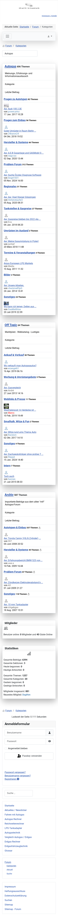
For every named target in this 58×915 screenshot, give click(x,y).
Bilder (7, 274)
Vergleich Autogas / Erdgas (18, 837)
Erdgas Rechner (12, 841)
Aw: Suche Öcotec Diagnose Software (22, 175)
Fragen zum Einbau (15, 120)
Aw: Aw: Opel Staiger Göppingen (20, 197)
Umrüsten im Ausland (16, 230)
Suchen (8, 900)
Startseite (9, 805)
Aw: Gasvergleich (12, 387)
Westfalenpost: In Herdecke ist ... (20, 410)
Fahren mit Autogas (14, 814)
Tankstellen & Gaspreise (18, 208)
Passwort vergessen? (15, 772)
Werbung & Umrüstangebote (20, 377)
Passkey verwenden (32, 756)
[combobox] (19, 793)
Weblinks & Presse (14, 399)
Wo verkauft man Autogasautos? (20, 365)
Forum (8, 862)
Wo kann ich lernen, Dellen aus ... (20, 306)
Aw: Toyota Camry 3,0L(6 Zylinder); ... (22, 538)
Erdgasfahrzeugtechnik (16, 846)
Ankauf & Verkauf (14, 354)
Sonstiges (9, 296)
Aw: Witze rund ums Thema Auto (20, 432)
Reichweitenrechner (14, 823)
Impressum (10, 886)
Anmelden (29, 765)
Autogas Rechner (13, 819)
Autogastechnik (12, 832)
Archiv (9, 494)
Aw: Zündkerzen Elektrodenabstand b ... (23, 582)
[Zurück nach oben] (53, 910)
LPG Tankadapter (13, 828)
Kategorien (11, 866)
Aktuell (10, 870)
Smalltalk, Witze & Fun (16, 421)
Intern (7, 465)
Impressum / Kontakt (49, 16)
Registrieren (11, 779)
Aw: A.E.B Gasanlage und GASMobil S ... (24, 153)
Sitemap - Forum (13, 909)
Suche (9, 874)
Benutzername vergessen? (18, 775)
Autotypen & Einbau (15, 527)
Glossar (8, 850)
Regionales (10, 186)
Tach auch (9, 476)
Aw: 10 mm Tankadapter (16, 604)
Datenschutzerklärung (15, 895)
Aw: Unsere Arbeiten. (14, 285)
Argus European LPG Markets (18, 263)
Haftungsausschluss (15, 891)
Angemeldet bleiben (18, 748)
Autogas (10, 66)
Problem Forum (13, 164)
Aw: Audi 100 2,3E (13, 108)
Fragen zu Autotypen (15, 99)
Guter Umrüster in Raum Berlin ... (20, 131)
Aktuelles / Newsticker (16, 810)
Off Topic (11, 325)
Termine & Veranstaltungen (19, 252)
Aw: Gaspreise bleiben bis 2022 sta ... (22, 219)
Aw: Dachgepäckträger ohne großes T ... (23, 454)
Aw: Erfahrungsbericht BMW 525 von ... (23, 560)
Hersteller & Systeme (16, 142)
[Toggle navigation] (7, 36)
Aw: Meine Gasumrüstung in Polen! (21, 241)
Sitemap (9, 904)
